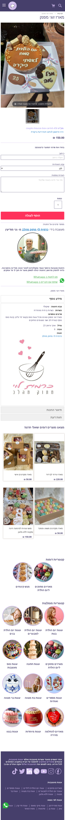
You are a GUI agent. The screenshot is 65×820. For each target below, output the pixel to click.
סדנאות (41, 808)
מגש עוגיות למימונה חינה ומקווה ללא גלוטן (21, 530)
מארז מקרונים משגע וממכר (50, 528)
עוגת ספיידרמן (55, 805)
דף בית (60, 13)
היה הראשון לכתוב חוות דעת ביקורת (47, 131)
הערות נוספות (58, 175)
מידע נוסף (55, 298)
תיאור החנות (54, 410)
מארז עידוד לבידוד (54, 474)
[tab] (32, 299)
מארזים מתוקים (46, 761)
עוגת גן (52, 808)
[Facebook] (58, 773)
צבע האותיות (58, 164)
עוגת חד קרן (21, 805)
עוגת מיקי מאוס (38, 805)
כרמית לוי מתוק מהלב (35, 229)
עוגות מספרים (13, 788)
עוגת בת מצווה (28, 791)
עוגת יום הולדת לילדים (33, 788)
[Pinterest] (37, 773)
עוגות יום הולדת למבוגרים (50, 791)
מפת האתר (29, 808)
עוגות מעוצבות (16, 759)
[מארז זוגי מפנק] (32, 116)
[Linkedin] (29, 773)
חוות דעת (56, 417)
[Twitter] (22, 773)
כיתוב (61, 153)
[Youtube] (44, 773)
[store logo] (12, 6)
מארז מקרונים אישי (23, 474)
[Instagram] (51, 773)
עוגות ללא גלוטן (46, 794)
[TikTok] (15, 773)
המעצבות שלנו (29, 764)
